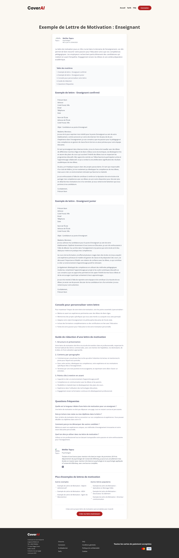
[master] (143, 548)
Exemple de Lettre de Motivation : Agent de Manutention (71, 496)
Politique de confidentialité (90, 548)
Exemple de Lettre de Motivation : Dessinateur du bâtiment (103, 492)
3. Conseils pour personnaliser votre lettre (71, 78)
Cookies (84, 551)
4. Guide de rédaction (64, 81)
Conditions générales (89, 545)
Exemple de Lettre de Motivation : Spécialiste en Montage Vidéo (103, 487)
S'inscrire (61, 542)
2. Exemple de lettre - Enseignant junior (70, 75)
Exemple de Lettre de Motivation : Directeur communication (107, 498)
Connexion (145, 8)
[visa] (148, 548)
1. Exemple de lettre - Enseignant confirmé (71, 72)
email (39, 551)
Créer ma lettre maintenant (89, 514)
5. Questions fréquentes (65, 84)
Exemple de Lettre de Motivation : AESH (70, 491)
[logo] (36, 8)
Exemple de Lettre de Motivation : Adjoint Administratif (70, 487)
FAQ (134, 8)
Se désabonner (63, 548)
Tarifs (129, 8)
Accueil (122, 8)
